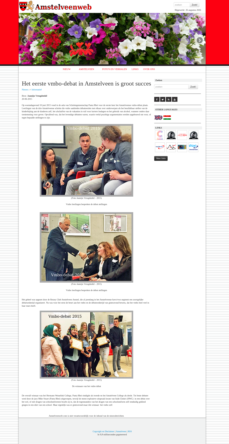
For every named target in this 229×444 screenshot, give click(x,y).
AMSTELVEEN (86, 69)
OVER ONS (149, 69)
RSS (130, 431)
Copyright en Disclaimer (103, 431)
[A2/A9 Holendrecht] (193, 140)
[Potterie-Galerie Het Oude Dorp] (182, 152)
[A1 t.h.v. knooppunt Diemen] (171, 140)
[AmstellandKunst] (171, 152)
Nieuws (25, 89)
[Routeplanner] (159, 152)
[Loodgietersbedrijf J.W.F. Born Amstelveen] (182, 140)
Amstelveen (121, 431)
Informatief (37, 89)
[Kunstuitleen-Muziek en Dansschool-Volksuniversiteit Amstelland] (159, 140)
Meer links (161, 158)
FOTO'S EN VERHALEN (114, 69)
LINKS (135, 69)
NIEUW (67, 69)
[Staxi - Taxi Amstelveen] (193, 152)
